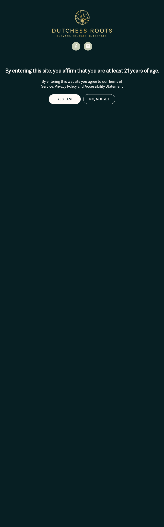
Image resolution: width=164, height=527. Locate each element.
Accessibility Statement (104, 86)
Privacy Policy (66, 86)
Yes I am (65, 99)
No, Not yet (99, 99)
